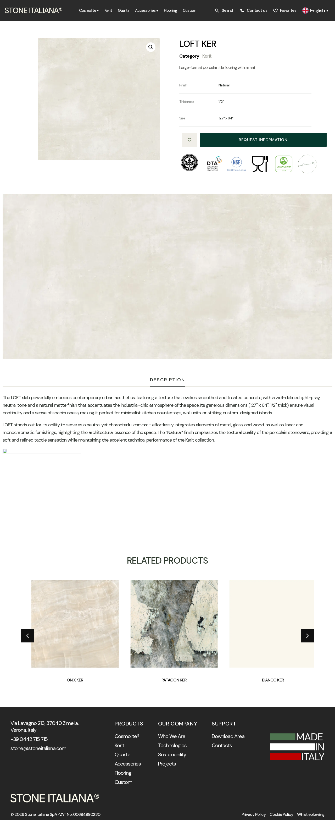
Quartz (123, 10)
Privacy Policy (254, 814)
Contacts (222, 745)
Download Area (228, 736)
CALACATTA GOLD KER (288, 680)
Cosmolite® (127, 736)
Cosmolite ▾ (89, 10)
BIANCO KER (189, 680)
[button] (150, 47)
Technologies (172, 745)
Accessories (128, 763)
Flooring (170, 10)
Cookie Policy (281, 814)
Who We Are (171, 736)
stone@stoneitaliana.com (38, 748)
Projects (167, 763)
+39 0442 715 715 (29, 739)
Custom (189, 10)
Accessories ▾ (146, 10)
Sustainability (172, 754)
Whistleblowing (311, 814)
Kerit (108, 10)
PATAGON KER (89, 680)
